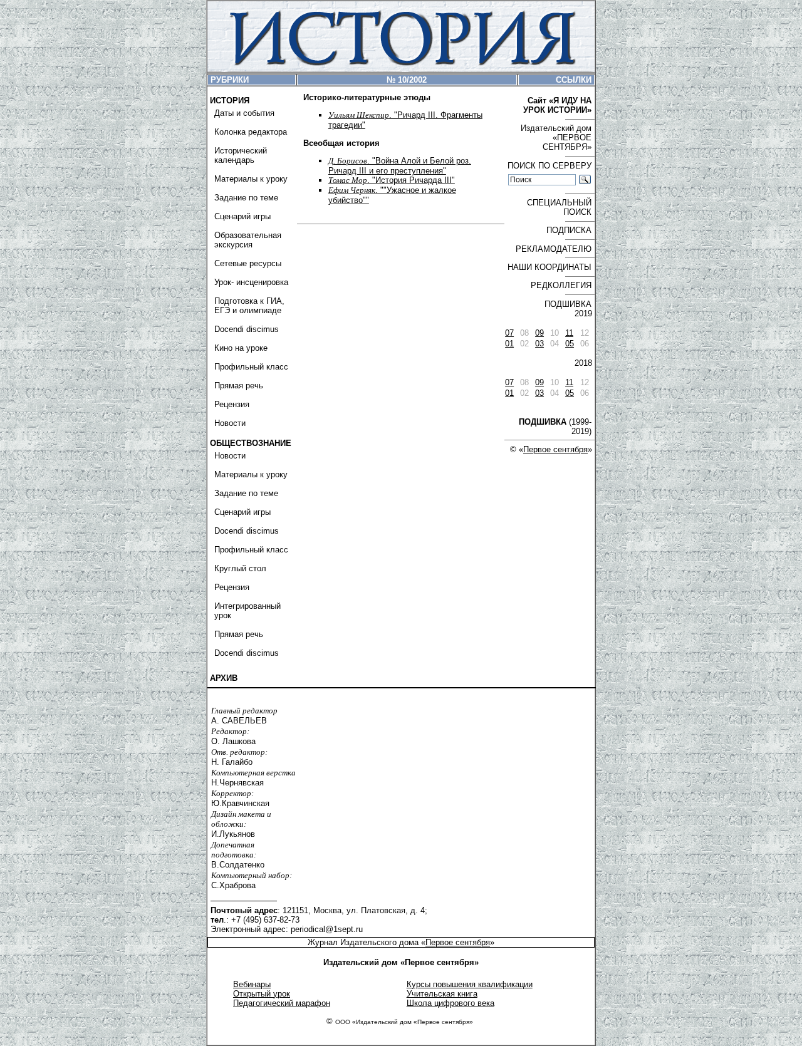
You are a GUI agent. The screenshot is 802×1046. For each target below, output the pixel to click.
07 (509, 333)
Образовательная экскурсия (247, 239)
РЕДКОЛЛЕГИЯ (561, 285)
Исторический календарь (240, 155)
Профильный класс (251, 366)
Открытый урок (261, 993)
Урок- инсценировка (251, 282)
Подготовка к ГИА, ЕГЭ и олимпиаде (249, 305)
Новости (230, 423)
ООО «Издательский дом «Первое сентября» (404, 1021)
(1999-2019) (555, 426)
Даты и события (244, 113)
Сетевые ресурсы (247, 263)
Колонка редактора (250, 132)
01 (509, 343)
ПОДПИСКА (568, 230)
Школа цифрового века (450, 1003)
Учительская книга (442, 993)
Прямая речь (238, 385)
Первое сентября (555, 449)
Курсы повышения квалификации (470, 984)
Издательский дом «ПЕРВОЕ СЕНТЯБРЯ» (556, 137)
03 (539, 343)
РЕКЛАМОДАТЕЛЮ (553, 249)
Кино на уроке (241, 348)
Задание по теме (246, 197)
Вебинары (252, 984)
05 (569, 343)
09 (539, 333)
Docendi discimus (246, 329)
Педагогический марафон (281, 1003)
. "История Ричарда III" (391, 180)
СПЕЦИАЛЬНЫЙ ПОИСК (559, 207)
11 (569, 333)
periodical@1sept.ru (327, 929)
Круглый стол (240, 568)
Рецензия (231, 404)
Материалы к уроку (251, 179)
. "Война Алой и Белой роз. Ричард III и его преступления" (399, 165)
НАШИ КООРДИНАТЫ (549, 267)
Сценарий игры (242, 216)
